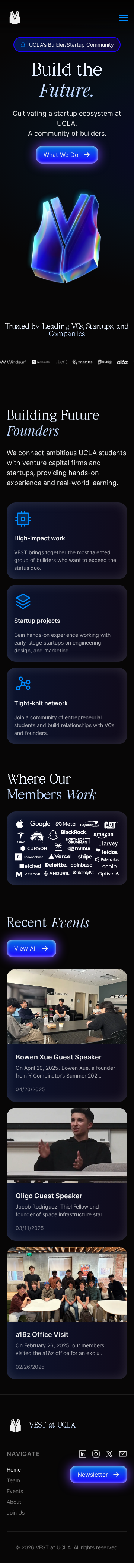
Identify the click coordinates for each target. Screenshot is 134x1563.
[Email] (122, 1453)
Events (15, 1491)
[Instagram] (96, 1453)
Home (14, 1469)
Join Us (16, 1512)
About (14, 1502)
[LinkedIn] (82, 1453)
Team (13, 1480)
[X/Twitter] (109, 1453)
